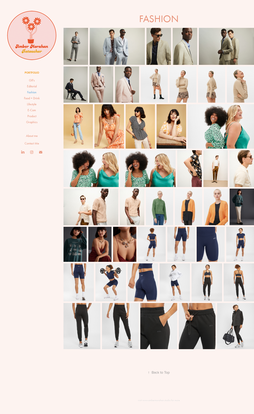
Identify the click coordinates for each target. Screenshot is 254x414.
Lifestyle (32, 104)
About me (32, 136)
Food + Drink (32, 98)
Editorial (32, 86)
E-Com (32, 110)
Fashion (32, 92)
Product (31, 116)
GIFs (32, 80)
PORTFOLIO (32, 72)
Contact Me (32, 143)
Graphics (32, 122)
